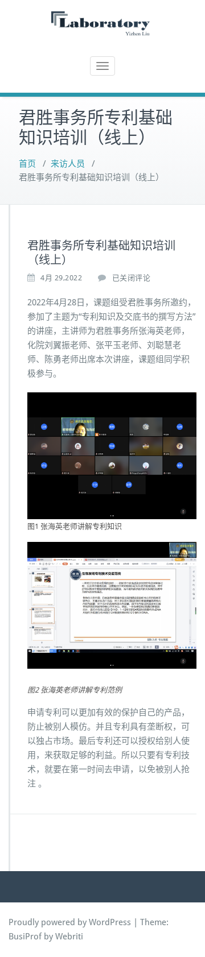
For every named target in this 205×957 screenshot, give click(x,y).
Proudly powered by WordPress (70, 922)
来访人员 (68, 164)
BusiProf (25, 936)
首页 (27, 164)
